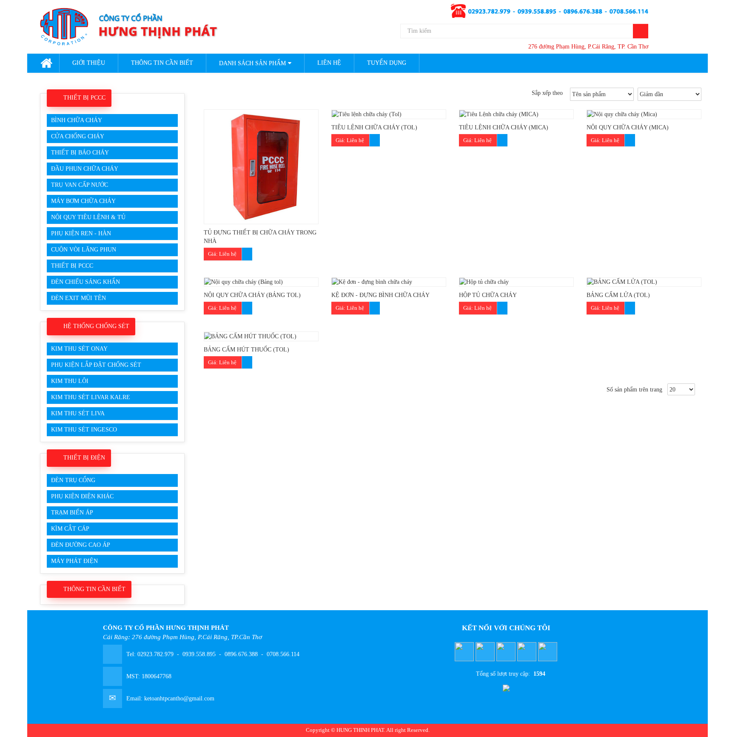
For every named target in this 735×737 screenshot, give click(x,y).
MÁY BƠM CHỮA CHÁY (83, 201)
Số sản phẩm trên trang (636, 389)
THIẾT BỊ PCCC (72, 266)
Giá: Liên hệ (222, 254)
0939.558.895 (199, 654)
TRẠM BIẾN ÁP (72, 512)
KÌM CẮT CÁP (70, 529)
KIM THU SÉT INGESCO (84, 429)
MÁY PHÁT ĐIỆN (74, 561)
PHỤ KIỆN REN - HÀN (81, 233)
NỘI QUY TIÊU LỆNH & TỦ (88, 217)
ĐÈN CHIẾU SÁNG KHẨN (85, 282)
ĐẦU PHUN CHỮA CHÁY (84, 169)
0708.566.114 (282, 654)
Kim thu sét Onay (79, 349)
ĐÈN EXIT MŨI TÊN (78, 298)
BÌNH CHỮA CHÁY (76, 120)
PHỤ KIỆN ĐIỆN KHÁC (82, 496)
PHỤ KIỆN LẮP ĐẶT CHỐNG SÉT (96, 365)
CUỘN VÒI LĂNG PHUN (83, 249)
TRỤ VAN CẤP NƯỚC (79, 185)
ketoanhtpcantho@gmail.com (179, 698)
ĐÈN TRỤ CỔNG (73, 480)
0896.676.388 (241, 654)
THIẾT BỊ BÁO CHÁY (80, 152)
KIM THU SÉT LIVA (78, 413)
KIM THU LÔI (69, 381)
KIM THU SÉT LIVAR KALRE (90, 397)
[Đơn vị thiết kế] (506, 684)
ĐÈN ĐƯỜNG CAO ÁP (80, 545)
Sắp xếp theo (549, 93)
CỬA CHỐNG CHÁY (77, 136)
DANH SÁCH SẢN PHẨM (252, 63)
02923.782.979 (156, 654)
